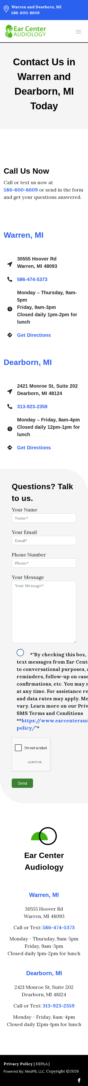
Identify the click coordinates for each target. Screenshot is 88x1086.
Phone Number (29, 555)
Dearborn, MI (28, 362)
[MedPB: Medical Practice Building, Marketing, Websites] (24, 1071)
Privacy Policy (18, 1063)
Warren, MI (24, 235)
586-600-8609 (25, 12)
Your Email (24, 532)
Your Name (24, 510)
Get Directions (34, 335)
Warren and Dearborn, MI (36, 6)
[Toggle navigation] (78, 31)
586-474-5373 (32, 279)
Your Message (28, 577)
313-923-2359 (32, 406)
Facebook (79, 1080)
